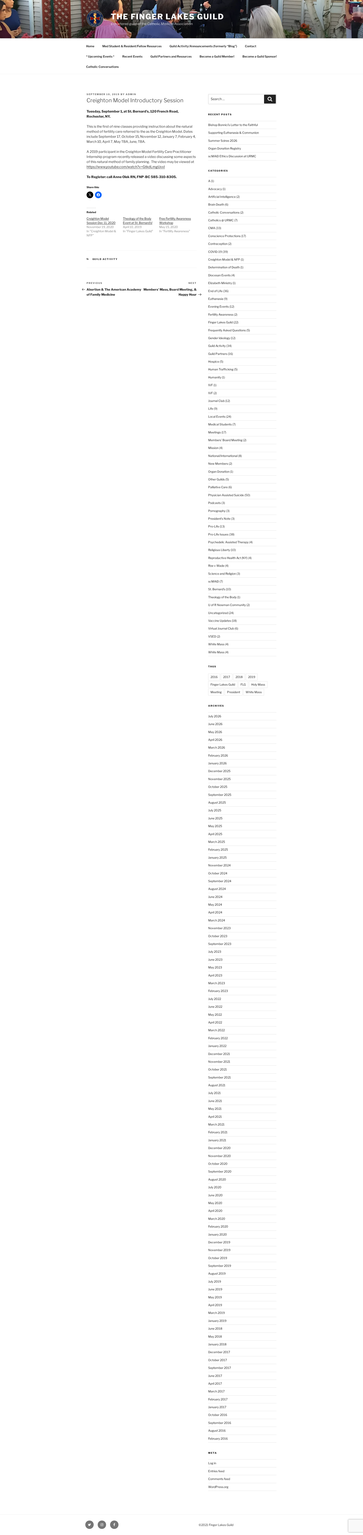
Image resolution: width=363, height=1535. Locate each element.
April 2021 (215, 1116)
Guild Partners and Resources (171, 56)
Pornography (216, 511)
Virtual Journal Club (221, 628)
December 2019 (219, 1242)
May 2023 (215, 967)
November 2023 (219, 928)
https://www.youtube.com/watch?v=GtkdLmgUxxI (126, 167)
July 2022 (214, 999)
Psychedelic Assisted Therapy (228, 542)
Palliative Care (218, 487)
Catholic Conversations (102, 66)
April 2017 (215, 1383)
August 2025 (217, 802)
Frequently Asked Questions (227, 330)
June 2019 (215, 1289)
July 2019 (214, 1281)
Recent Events (132, 56)
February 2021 (218, 1132)
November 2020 (219, 1156)
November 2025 (219, 779)
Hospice (213, 361)
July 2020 (214, 1187)
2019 (251, 677)
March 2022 (216, 1030)
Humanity (214, 377)
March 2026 (216, 747)
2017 (226, 677)
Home (90, 46)
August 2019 (217, 1273)
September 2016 (219, 1423)
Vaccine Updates (219, 620)
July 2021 (214, 1093)
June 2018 (215, 1328)
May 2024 (215, 904)
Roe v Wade (216, 565)
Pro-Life (213, 526)
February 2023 (218, 991)
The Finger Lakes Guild (167, 16)
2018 (239, 677)
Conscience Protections (224, 236)
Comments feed (219, 1479)
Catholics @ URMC (221, 220)
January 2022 (217, 1046)
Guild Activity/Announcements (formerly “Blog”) (203, 46)
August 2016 (217, 1430)
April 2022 (215, 1022)
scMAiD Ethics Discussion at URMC (232, 156)
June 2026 (215, 724)
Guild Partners (217, 354)
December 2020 (219, 1148)
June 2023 (215, 959)
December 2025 (219, 771)
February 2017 (218, 1399)
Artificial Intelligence (222, 196)
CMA (211, 228)
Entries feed (216, 1471)
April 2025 (215, 834)
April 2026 (215, 739)
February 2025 (218, 849)
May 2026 (215, 732)
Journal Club (216, 401)
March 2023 (216, 983)
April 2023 (215, 975)
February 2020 (218, 1226)
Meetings (214, 432)
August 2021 (216, 1085)
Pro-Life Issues (218, 534)
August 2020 (217, 1179)
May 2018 (215, 1336)
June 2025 (215, 818)
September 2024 (219, 881)
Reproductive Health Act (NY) (227, 558)
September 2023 (219, 944)
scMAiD (213, 581)
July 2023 (214, 951)
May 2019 (215, 1297)
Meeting (216, 692)
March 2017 (216, 1391)
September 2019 (219, 1265)
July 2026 (214, 716)
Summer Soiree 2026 (222, 140)
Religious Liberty (219, 550)
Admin (131, 94)
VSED (212, 636)
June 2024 (215, 897)
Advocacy (215, 189)
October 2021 (217, 1069)
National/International (223, 456)
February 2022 (218, 1038)
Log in (212, 1463)
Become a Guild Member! (217, 56)
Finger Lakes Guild (220, 322)
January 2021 (217, 1140)
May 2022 (215, 1014)
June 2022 (215, 1006)
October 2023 (217, 936)
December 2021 (219, 1054)
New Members (218, 463)
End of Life (215, 291)
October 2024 (217, 873)
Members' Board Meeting (225, 440)
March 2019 (216, 1313)
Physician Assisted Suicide (226, 495)
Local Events (216, 416)
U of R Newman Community (227, 605)
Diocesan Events (219, 275)
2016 (214, 677)
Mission (213, 448)
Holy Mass (258, 684)
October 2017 (217, 1360)
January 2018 (217, 1344)
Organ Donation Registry (224, 148)
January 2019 (217, 1320)
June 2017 (215, 1376)
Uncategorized (218, 613)
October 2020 (218, 1163)
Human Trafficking (220, 369)
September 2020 (219, 1171)
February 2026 (218, 755)
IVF (210, 385)
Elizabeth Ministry (220, 283)
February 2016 (218, 1438)
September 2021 (219, 1077)
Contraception (218, 243)
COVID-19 (215, 251)
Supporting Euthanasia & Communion (233, 132)
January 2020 (217, 1234)
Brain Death (216, 204)
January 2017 (217, 1407)
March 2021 (216, 1124)
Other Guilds (216, 479)
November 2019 (219, 1250)
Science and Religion (222, 573)
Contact (250, 46)
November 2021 (219, 1061)
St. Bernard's (216, 589)
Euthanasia (215, 298)
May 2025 (215, 826)
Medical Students (220, 424)
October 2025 (217, 786)
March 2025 (216, 842)
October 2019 (217, 1258)
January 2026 (217, 763)
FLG (243, 684)
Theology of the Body (222, 597)
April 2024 (215, 912)
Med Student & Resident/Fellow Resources (132, 46)
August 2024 (217, 889)
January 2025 (217, 857)
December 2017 (219, 1352)
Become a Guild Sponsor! (259, 56)
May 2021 (215, 1108)
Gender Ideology (219, 338)
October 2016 (217, 1415)
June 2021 (215, 1101)
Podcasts (214, 503)
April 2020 (215, 1210)
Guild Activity (105, 259)
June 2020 (215, 1195)
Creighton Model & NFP (224, 259)
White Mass (216, 644)
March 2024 (216, 920)
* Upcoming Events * (100, 56)
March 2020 (216, 1218)
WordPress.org (218, 1487)
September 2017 (219, 1368)
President (233, 692)
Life (210, 408)
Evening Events (218, 306)
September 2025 (219, 794)
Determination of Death (224, 267)
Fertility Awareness (220, 314)
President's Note (219, 518)
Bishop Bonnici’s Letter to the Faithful (233, 125)
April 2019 (215, 1305)
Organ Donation (218, 471)
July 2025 (214, 810)
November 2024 (219, 865)
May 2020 (215, 1203)
